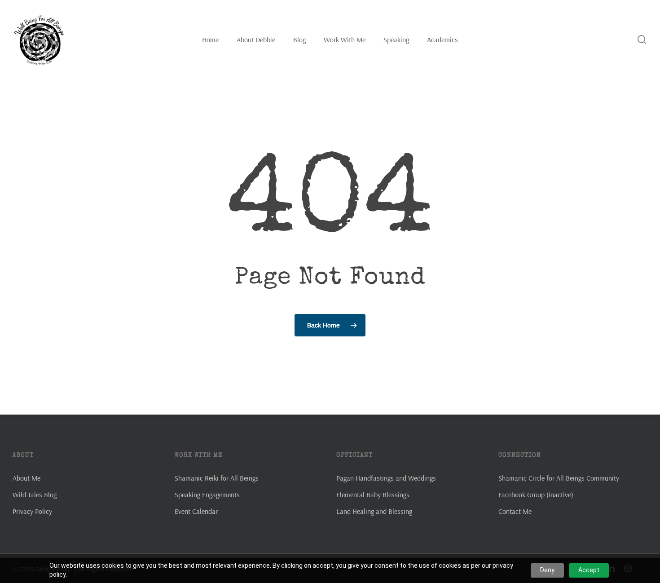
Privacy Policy (32, 511)
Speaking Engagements (207, 494)
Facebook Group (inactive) (535, 494)
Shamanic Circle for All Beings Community (558, 477)
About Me (26, 477)
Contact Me (515, 511)
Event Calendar (196, 511)
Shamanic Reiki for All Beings (217, 477)
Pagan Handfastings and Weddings (386, 477)
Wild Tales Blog (35, 494)
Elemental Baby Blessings (372, 494)
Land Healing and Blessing (374, 511)
